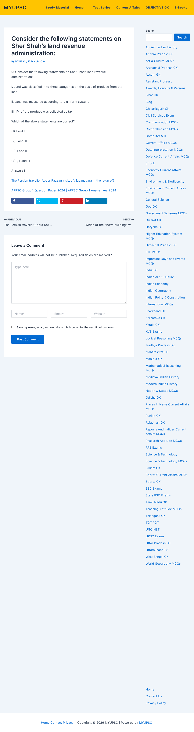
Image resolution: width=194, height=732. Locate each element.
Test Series (102, 7)
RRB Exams (154, 447)
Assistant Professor (160, 81)
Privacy (68, 722)
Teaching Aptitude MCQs (163, 509)
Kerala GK (153, 325)
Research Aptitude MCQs (164, 441)
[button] (85, 7)
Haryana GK (154, 227)
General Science (157, 199)
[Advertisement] (168, 626)
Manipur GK (154, 359)
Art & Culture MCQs (160, 61)
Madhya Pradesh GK (160, 345)
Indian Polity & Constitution (165, 297)
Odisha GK (153, 397)
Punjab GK (153, 416)
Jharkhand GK (156, 311)
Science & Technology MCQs (166, 461)
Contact (56, 722)
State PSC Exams (158, 495)
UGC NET (153, 529)
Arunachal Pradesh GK (162, 68)
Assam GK (153, 74)
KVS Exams (154, 331)
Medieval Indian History (162, 377)
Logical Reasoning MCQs (163, 338)
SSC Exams (154, 488)
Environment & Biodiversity (165, 181)
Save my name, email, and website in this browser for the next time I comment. (66, 327)
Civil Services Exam (160, 115)
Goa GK (151, 206)
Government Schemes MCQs (166, 213)
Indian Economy (157, 284)
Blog (149, 102)
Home (79, 7)
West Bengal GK (157, 557)
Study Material (57, 7)
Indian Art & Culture (160, 277)
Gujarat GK (153, 220)
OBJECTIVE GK (157, 7)
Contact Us (154, 696)
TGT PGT (152, 522)
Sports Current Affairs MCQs (166, 475)
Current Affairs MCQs (161, 143)
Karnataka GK (155, 318)
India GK (152, 270)
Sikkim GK (153, 468)
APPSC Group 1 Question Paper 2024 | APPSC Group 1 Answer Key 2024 (63, 190)
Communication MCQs (162, 122)
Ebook (150, 163)
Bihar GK (152, 95)
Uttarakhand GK (157, 550)
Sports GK (153, 482)
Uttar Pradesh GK (158, 543)
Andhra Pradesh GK (160, 54)
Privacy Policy (156, 703)
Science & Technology (161, 454)
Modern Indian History (162, 384)
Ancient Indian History (161, 47)
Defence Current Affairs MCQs (167, 156)
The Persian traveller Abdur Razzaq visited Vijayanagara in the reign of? (62, 180)
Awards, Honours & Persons (165, 88)
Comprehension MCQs (162, 129)
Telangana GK (155, 516)
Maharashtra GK (157, 352)
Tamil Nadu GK (156, 502)
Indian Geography (158, 290)
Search (150, 30)
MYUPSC (15, 7)
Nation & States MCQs (162, 391)
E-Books (180, 7)
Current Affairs (128, 7)
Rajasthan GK (155, 422)
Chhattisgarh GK (157, 109)
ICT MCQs (153, 252)
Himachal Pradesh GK (161, 245)
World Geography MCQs (163, 563)
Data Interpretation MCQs (164, 149)
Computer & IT (156, 136)
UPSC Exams (155, 536)
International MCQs (159, 304)
